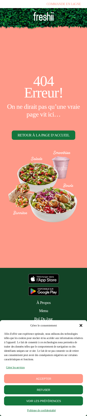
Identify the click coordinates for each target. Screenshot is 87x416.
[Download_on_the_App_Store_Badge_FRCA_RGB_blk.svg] (43, 276)
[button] (81, 325)
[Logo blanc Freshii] (43, 14)
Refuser (43, 389)
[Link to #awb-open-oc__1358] (76, 17)
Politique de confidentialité (41, 410)
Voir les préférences (43, 401)
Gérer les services (15, 367)
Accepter (43, 378)
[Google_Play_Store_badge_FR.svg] (43, 289)
